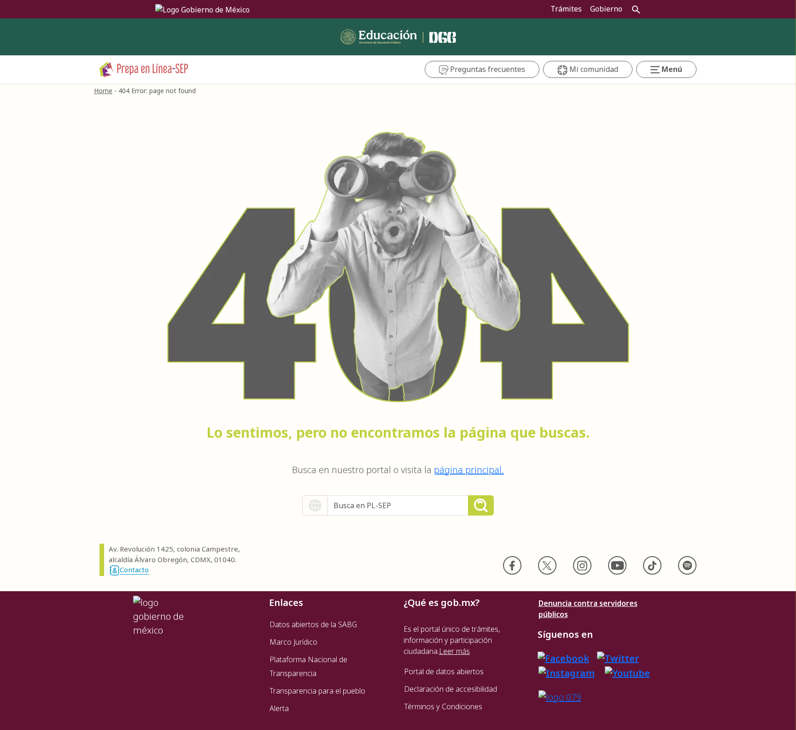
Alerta (279, 708)
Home (103, 90)
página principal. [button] (469, 469)
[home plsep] (144, 68)
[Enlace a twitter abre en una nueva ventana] (618, 658)
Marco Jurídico (293, 642)
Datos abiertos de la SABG (313, 624)
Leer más (454, 651)
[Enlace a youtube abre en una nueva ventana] (627, 672)
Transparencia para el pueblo (317, 691)
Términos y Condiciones (443, 706)
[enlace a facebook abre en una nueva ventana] (563, 658)
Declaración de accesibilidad (450, 689)
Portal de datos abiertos (444, 671)
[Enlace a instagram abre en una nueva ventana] (566, 672)
